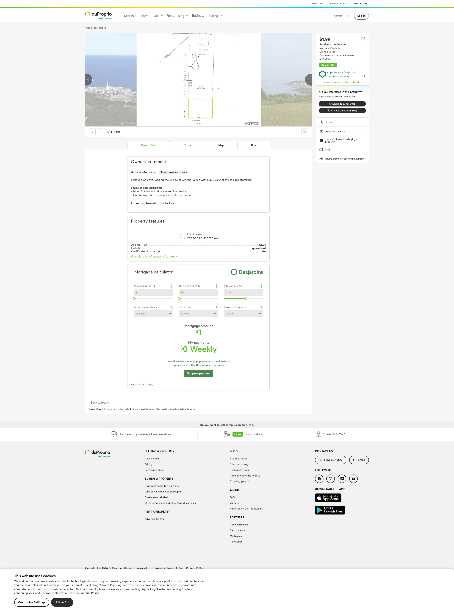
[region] (227, 590)
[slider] (134, 298)
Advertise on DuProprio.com (246, 508)
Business (198, 15)
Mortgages (236, 536)
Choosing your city (240, 481)
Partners (237, 517)
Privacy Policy (195, 568)
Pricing (148, 464)
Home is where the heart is (245, 475)
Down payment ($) (189, 285)
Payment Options (154, 470)
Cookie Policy (90, 593)
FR (347, 15)
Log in (361, 15)
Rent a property (157, 511)
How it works (152, 458)
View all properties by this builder (342, 82)
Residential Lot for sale (332, 44)
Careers (234, 503)
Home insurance (239, 524)
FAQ (232, 497)
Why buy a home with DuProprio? (163, 491)
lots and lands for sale (115, 409)
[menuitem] (186, 461)
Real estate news (239, 470)
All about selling (238, 458)
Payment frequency (235, 307)
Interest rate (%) (233, 285)
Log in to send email (344, 103)
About (234, 490)
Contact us (324, 451)
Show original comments (173, 172)
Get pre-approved (199, 373)
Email (361, 460)
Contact (338, 15)
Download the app (337, 3)
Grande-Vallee (142, 409)
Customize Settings (31, 602)
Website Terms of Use (168, 568)
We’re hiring (317, 3)
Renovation (236, 541)
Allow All (62, 602)
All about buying (239, 464)
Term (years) (186, 307)
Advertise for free (155, 518)
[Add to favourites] (363, 39)
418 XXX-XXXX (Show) (344, 110)
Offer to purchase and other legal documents (170, 503)
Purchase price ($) (144, 285)
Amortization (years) (145, 307)
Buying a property (159, 478)
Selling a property (159, 451)
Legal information (140, 384)
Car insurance (237, 530)
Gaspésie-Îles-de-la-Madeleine (176, 409)
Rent (170, 15)
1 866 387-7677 (359, 3)
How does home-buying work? (162, 485)
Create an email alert (156, 497)
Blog (234, 451)
